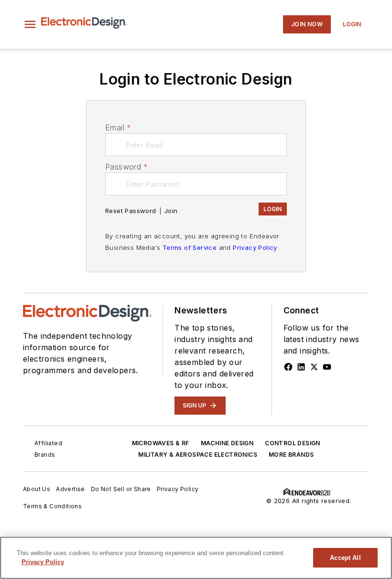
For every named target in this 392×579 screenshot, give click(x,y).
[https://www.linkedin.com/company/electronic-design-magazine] (301, 367)
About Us (36, 489)
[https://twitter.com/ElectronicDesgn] (314, 367)
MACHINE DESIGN (227, 443)
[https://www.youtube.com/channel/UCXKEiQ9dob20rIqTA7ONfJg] (327, 367)
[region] (196, 557)
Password (126, 167)
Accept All (345, 557)
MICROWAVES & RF (160, 443)
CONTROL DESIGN (292, 443)
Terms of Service (190, 247)
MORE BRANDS (291, 454)
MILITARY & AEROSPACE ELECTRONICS (197, 454)
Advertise (70, 489)
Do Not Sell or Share (121, 489)
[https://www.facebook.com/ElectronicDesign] (288, 367)
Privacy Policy (255, 247)
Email (118, 127)
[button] (30, 24)
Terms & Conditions (52, 506)
